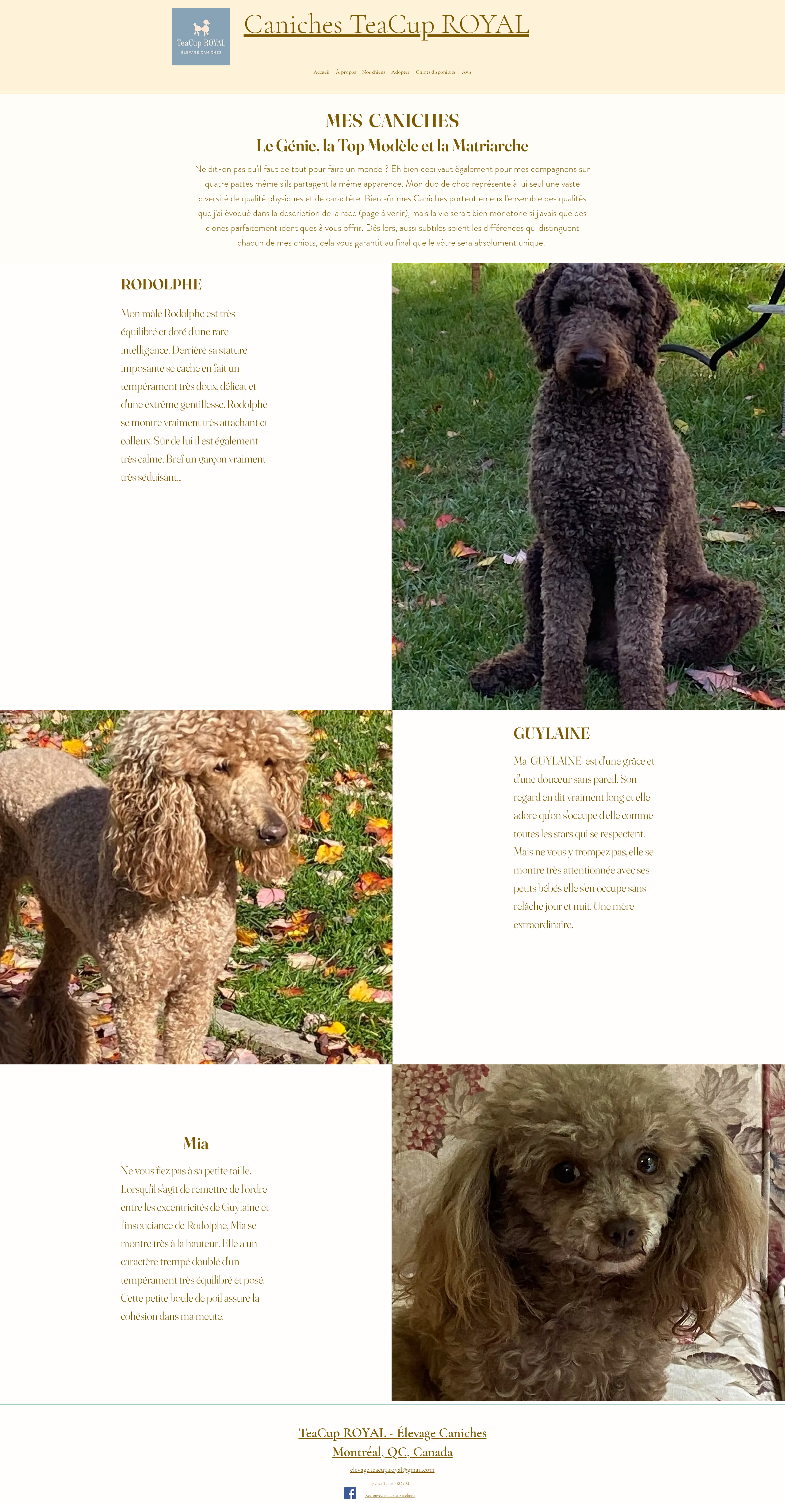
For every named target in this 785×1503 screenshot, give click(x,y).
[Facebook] (350, 1493)
